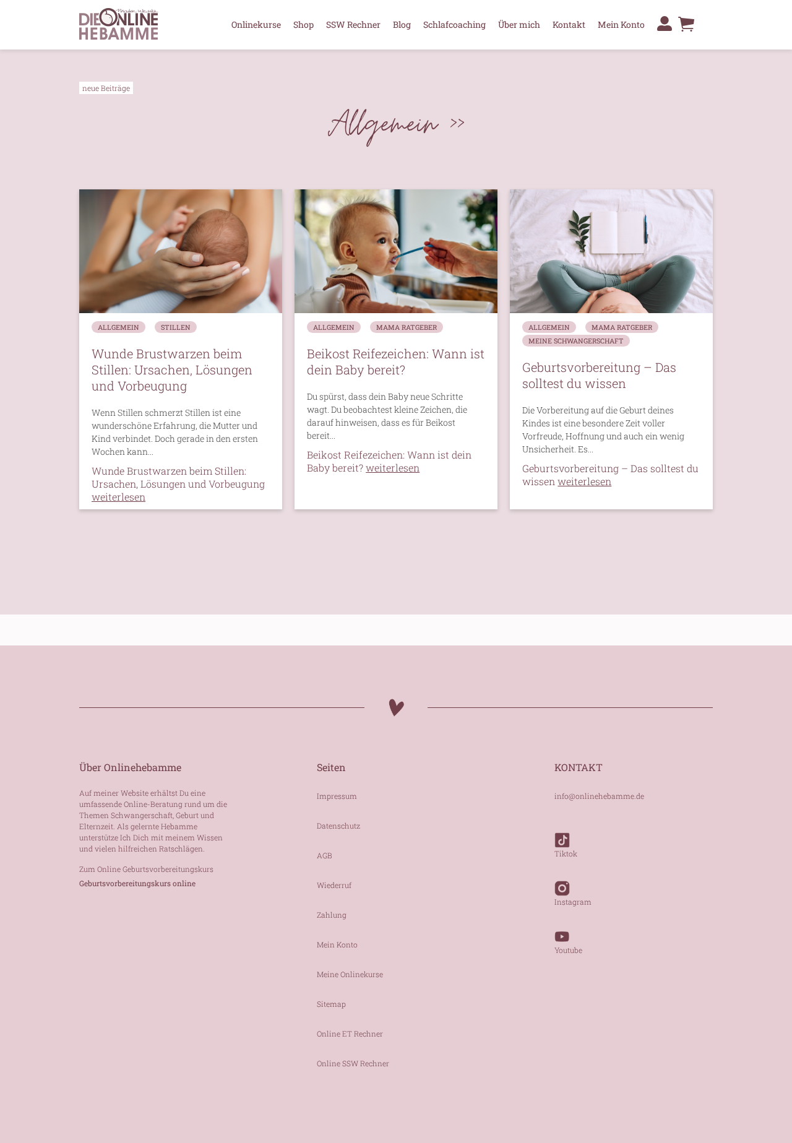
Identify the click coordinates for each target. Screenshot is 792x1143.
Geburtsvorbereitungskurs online (137, 883)
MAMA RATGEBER (406, 327)
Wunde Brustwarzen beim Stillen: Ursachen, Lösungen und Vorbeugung (178, 483)
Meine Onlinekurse (350, 974)
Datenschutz (338, 825)
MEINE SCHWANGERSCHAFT (576, 340)
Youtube (568, 950)
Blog (402, 24)
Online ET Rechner (350, 1033)
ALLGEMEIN (118, 327)
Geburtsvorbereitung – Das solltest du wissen (610, 475)
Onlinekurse (256, 24)
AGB (324, 855)
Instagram (573, 902)
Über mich (519, 24)
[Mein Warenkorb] (686, 27)
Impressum (337, 796)
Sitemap (331, 1004)
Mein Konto (621, 24)
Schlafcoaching (454, 24)
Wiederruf (334, 885)
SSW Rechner (353, 24)
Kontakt (569, 24)
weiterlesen (178, 451)
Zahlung (331, 915)
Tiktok (565, 853)
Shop (303, 24)
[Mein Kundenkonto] (664, 23)
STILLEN (176, 327)
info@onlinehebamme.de (599, 796)
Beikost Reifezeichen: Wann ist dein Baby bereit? (389, 461)
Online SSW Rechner (353, 1063)
